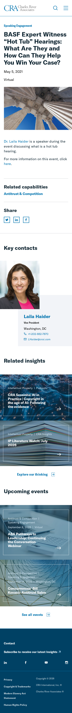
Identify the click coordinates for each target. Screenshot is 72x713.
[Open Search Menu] (55, 8)
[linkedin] (5, 662)
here (7, 164)
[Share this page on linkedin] (16, 220)
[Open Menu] (66, 8)
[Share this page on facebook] (26, 220)
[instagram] (66, 662)
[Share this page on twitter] (7, 220)
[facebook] (25, 662)
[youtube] (46, 662)
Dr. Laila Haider (16, 141)
